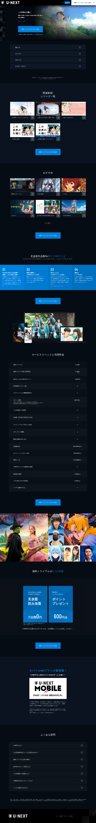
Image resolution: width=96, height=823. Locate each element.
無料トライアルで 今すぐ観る (82, 3)
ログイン (67, 2)
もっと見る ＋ (48, 223)
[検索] (62, 2)
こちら (41, 34)
